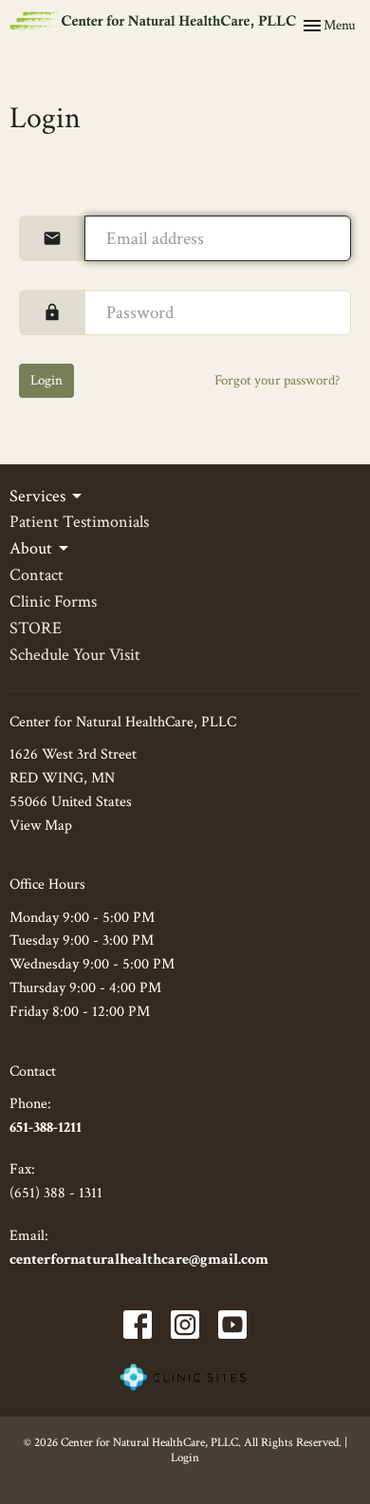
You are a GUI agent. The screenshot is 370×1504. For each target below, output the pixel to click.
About (30, 548)
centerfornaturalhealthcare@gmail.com (138, 1259)
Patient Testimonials (79, 522)
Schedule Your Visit (74, 655)
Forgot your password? (277, 380)
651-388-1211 (45, 1127)
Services (37, 496)
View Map (40, 826)
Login (46, 380)
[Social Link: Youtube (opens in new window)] (232, 1324)
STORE (35, 628)
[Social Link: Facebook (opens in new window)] (137, 1324)
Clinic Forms (53, 601)
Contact (36, 575)
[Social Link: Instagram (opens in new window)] (185, 1324)
